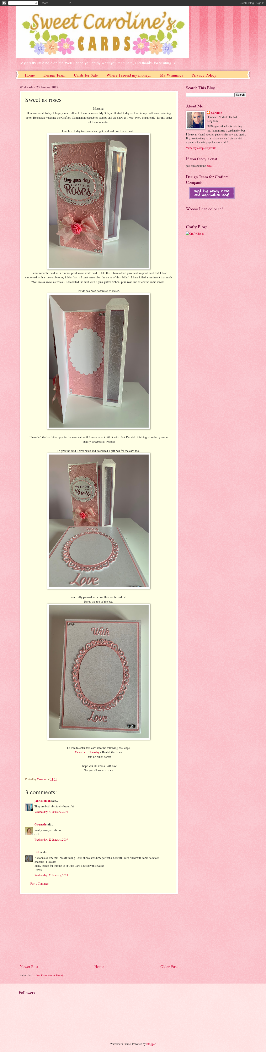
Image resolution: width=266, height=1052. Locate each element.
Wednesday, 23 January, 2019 (51, 812)
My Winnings (171, 75)
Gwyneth (40, 824)
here (209, 166)
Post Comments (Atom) (49, 975)
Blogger (150, 1044)
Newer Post (29, 966)
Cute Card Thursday (87, 752)
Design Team (54, 75)
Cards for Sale (86, 75)
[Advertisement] (99, 929)
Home (30, 75)
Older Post (169, 966)
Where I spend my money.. (128, 75)
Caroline (216, 113)
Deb (36, 852)
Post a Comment (39, 883)
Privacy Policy (204, 75)
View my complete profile (201, 148)
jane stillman (42, 801)
